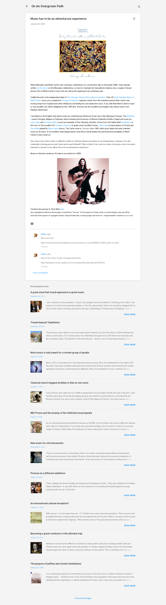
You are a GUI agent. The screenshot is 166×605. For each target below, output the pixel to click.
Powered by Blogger (83, 598)
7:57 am (44, 266)
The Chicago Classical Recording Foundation (86, 97)
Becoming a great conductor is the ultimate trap (56, 533)
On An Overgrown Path (47, 6)
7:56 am (44, 246)
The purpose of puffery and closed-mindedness (55, 563)
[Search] (139, 7)
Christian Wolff (50, 122)
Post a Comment (40, 273)
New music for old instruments (46, 443)
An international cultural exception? (49, 503)
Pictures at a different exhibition (47, 473)
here (62, 209)
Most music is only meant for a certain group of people (59, 352)
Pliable (43, 234)
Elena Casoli (53, 128)
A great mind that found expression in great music (57, 292)
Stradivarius (126, 122)
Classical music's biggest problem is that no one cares (59, 382)
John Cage (35, 122)
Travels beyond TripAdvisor (45, 322)
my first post (42, 88)
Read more (130, 314)
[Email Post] (32, 224)
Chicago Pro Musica (70, 100)
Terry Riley (34, 128)
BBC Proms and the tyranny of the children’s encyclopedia (61, 413)
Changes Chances (63, 125)
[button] (134, 19)
